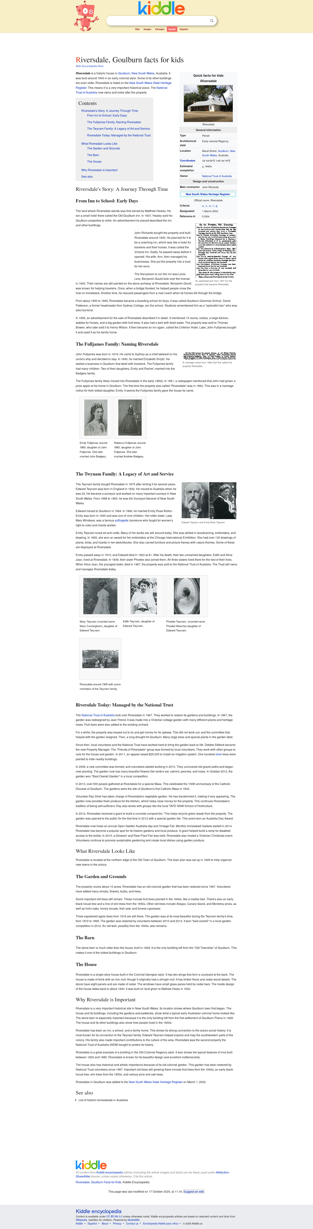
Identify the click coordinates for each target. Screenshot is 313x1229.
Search (211, 21)
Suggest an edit (193, 1191)
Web (137, 29)
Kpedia (172, 29)
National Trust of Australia (217, 176)
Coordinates (187, 160)
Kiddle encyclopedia (109, 1172)
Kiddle (79, 1223)
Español (184, 29)
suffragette (121, 520)
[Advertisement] (156, 43)
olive (219, 754)
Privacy (117, 1223)
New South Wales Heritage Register (208, 194)
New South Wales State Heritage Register (156, 1082)
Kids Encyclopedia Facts (90, 66)
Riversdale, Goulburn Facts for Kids (98, 1182)
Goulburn (223, 151)
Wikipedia (81, 1220)
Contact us (132, 1223)
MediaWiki (133, 1220)
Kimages (159, 29)
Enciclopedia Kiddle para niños (160, 1223)
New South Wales (143, 73)
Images (147, 29)
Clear (204, 21)
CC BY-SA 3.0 (114, 1216)
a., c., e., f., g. (210, 205)
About (105, 1223)
